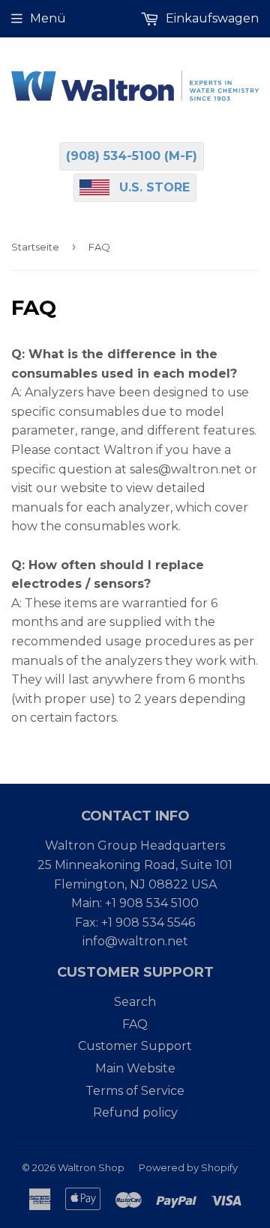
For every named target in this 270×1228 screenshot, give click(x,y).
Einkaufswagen (211, 18)
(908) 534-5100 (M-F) (131, 156)
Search (135, 1002)
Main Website (135, 1068)
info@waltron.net (135, 941)
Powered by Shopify (188, 1167)
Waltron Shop (91, 1167)
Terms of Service (135, 1091)
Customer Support (135, 1046)
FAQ (135, 1024)
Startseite (35, 247)
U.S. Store (154, 187)
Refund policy (135, 1112)
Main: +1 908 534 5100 (135, 903)
